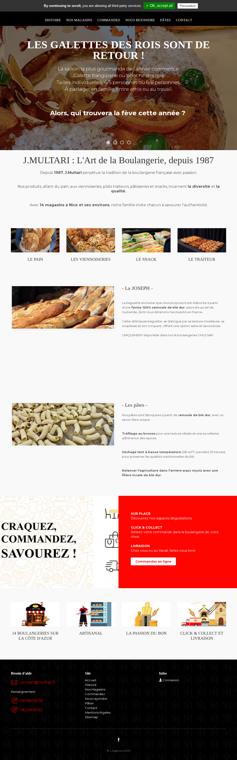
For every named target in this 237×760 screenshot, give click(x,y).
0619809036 (31, 701)
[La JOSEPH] (63, 307)
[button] (108, 142)
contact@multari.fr (38, 682)
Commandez (108, 20)
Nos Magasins (79, 20)
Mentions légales (97, 712)
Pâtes (165, 20)
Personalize (188, 6)
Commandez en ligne (153, 561)
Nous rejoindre (140, 20)
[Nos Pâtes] (63, 424)
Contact (184, 20)
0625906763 (31, 710)
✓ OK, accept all (159, 6)
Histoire (53, 20)
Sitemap (91, 717)
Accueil (90, 680)
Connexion (171, 680)
